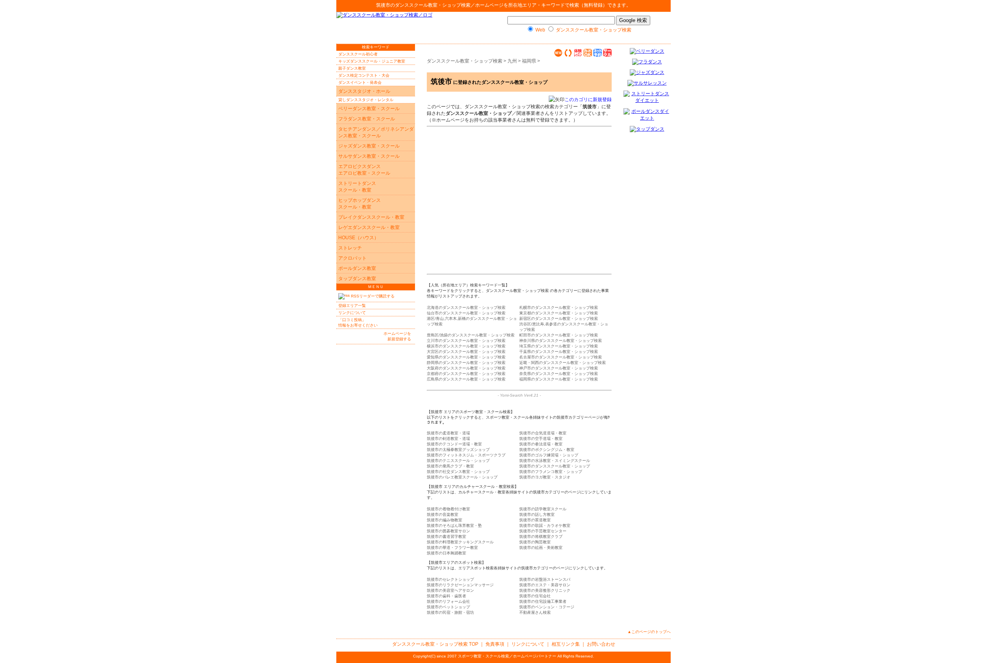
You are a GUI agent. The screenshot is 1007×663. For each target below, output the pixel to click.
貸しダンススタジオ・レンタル (365, 100)
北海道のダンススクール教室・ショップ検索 (466, 307)
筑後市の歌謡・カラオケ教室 (544, 525)
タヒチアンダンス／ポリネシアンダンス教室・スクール (376, 132)
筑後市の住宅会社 (535, 596)
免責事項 (494, 644)
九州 (512, 61)
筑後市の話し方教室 (537, 514)
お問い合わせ (601, 644)
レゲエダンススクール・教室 (369, 227)
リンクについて (352, 312)
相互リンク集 (565, 644)
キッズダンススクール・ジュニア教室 (371, 61)
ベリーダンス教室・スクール (369, 108)
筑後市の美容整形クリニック (544, 590)
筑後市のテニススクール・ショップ (458, 460)
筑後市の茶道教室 (535, 520)
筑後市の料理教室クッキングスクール (460, 542)
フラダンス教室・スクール (366, 119)
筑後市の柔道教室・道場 (448, 433)
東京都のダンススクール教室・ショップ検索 (558, 313)
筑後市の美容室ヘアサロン (450, 590)
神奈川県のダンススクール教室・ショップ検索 (560, 340)
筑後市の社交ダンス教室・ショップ (458, 471)
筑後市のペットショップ (448, 607)
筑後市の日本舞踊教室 (446, 553)
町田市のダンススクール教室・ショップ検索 (558, 335)
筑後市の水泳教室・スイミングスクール (554, 460)
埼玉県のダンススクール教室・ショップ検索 (558, 346)
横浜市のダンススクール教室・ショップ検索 (466, 346)
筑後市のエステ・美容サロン (544, 585)
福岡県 (529, 61)
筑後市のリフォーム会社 (448, 601)
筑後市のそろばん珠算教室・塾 (454, 525)
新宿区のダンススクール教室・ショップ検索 (558, 318)
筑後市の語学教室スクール (542, 509)
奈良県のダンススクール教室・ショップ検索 (558, 373)
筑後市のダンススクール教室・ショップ (554, 466)
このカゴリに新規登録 (588, 99)
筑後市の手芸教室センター (542, 531)
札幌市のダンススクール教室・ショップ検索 (558, 307)
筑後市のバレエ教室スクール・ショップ (462, 477)
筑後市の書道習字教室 (446, 536)
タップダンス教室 (357, 278)
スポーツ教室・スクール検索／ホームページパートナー (507, 656)
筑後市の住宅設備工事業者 (542, 601)
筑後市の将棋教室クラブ (541, 536)
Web (540, 30)
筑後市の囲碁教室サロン (448, 531)
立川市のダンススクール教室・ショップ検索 (466, 340)
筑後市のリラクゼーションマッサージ (460, 585)
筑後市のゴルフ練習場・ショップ (548, 455)
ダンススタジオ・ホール (364, 91)
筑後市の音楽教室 (442, 514)
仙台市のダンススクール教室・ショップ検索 (466, 313)
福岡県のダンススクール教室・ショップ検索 (558, 379)
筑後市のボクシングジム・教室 (546, 449)
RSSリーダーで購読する (372, 296)
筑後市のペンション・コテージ (546, 607)
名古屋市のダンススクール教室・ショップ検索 (560, 357)
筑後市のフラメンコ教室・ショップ (550, 471)
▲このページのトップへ (649, 632)
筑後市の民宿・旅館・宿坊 (450, 612)
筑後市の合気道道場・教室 (542, 433)
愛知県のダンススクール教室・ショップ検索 (466, 357)
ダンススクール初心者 (358, 54)
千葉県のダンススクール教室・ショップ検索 (558, 351)
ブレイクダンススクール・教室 (371, 217)
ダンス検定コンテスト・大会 (363, 75)
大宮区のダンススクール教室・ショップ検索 (466, 351)
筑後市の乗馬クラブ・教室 (450, 466)
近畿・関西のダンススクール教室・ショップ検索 (562, 362)
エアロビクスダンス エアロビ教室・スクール (364, 170)
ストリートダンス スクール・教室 (357, 187)
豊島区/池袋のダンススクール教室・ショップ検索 (471, 335)
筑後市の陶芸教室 (535, 542)
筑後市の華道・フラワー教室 (452, 547)
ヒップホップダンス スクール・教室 (359, 204)
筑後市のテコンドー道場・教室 (454, 444)
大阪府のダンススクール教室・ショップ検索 (466, 368)
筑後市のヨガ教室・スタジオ (544, 477)
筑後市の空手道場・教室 (541, 438)
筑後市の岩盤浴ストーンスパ (544, 579)
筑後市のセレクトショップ (450, 579)
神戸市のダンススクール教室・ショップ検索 (558, 368)
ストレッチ (350, 248)
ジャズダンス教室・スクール (369, 146)
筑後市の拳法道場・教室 (541, 444)
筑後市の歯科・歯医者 (446, 596)
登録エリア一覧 (352, 305)
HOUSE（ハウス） (358, 237)
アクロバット (352, 258)
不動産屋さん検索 (535, 612)
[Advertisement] (509, 186)
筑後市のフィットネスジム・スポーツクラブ (466, 455)
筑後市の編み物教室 (444, 520)
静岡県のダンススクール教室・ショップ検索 (466, 362)
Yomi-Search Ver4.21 (519, 395)
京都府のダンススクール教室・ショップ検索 (466, 373)
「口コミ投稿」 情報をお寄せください (358, 322)
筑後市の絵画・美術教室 (541, 547)
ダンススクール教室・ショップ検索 (432, 5)
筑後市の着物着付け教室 (448, 509)
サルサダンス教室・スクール (369, 156)
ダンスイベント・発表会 (360, 82)
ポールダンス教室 (357, 268)
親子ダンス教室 (352, 68)
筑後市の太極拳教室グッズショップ (458, 449)
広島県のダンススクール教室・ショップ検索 (466, 379)
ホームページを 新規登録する (397, 336)
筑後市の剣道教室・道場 (448, 438)
